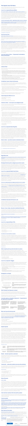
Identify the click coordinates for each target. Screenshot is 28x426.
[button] (26, 417)
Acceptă (10, 423)
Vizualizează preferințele (23, 423)
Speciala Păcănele (3, 369)
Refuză (16, 423)
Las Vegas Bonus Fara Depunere (5, 32)
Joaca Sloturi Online (4, 344)
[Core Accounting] (5, 2)
